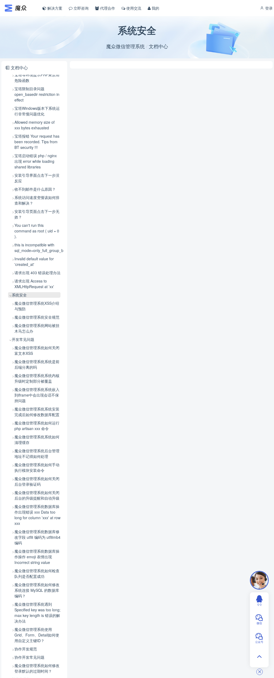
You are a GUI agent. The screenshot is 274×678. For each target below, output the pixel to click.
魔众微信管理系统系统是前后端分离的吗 (36, 364)
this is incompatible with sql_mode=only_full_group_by (37, 247)
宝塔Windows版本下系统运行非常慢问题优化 (37, 111)
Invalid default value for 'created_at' (34, 261)
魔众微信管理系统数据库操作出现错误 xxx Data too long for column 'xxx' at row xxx (37, 515)
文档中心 (158, 46)
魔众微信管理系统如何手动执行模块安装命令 (36, 467)
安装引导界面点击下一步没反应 (36, 177)
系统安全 (19, 294)
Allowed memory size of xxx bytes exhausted (34, 124)
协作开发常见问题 (29, 657)
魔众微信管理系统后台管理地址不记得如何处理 (36, 453)
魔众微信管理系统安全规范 (36, 317)
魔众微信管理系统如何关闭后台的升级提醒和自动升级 (36, 495)
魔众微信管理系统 (125, 46)
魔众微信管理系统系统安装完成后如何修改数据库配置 (36, 411)
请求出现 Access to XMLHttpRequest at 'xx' (34, 283)
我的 (155, 8)
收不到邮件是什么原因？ (35, 189)
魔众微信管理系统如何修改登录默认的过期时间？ (36, 668)
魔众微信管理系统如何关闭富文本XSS (36, 350)
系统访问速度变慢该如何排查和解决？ (36, 200)
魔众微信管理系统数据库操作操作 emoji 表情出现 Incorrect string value (36, 556)
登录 (268, 8)
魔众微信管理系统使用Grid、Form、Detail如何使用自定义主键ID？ (36, 635)
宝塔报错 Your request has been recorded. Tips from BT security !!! (36, 141)
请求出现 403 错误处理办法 (37, 272)
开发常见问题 (23, 339)
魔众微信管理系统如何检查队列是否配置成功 (36, 573)
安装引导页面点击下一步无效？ (36, 214)
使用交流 (133, 8)
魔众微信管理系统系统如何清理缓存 (36, 439)
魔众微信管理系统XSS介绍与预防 (36, 305)
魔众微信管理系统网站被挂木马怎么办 (36, 328)
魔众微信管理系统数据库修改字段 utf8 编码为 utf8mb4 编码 (37, 537)
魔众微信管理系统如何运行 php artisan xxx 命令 (36, 425)
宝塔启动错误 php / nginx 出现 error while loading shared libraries (35, 161)
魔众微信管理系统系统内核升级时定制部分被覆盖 (36, 378)
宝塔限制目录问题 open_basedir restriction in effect (36, 94)
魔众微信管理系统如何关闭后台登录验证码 (36, 481)
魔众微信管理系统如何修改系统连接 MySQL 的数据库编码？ (36, 590)
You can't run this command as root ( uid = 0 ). (36, 231)
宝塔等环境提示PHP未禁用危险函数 (36, 77)
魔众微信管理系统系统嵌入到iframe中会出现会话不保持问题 (36, 395)
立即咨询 (81, 8)
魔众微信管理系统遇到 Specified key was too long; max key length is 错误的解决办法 (37, 612)
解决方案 (54, 8)
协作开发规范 (25, 648)
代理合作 (107, 8)
